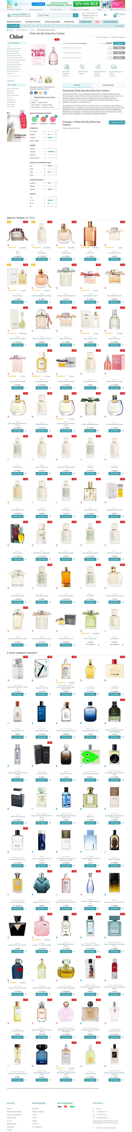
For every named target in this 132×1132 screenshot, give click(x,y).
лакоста (59, 1088)
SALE (97, 22)
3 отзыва (95, 247)
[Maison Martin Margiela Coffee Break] (65, 1054)
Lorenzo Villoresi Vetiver (17, 902)
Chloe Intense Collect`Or (13, 67)
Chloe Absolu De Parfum (14, 48)
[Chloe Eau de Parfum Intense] (65, 362)
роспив (91, 1088)
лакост (48, 1088)
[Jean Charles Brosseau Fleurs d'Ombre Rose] (65, 1011)
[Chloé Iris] (90, 448)
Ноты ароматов (37, 1127)
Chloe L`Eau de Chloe (13, 71)
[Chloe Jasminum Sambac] (65, 533)
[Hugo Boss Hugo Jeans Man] (17, 968)
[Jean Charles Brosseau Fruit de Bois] (90, 1011)
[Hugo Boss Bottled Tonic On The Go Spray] (17, 754)
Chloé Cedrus (10, 90)
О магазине (10, 1127)
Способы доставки (35, 9)
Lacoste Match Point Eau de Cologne (66, 945)
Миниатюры (69, 22)
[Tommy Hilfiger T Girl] (114, 1011)
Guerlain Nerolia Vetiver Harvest (41, 988)
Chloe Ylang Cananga (13, 88)
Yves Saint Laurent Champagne (66, 988)
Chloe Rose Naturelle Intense (90, 424)
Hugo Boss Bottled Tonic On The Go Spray (17, 773)
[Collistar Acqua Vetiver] (41, 711)
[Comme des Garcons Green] (90, 754)
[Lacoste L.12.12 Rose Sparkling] (41, 925)
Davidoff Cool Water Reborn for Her (90, 902)
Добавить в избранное (118, 37)
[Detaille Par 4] (90, 797)
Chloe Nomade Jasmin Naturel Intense (66, 424)
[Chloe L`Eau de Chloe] (90, 619)
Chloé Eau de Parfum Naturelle (66, 296)
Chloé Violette (11, 106)
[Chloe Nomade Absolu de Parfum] (41, 276)
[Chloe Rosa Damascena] (114, 533)
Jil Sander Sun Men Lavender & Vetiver (90, 859)
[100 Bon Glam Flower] (17, 711)
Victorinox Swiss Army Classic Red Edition (114, 988)
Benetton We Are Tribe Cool (42, 902)
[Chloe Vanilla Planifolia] (90, 362)
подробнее (65, 75)
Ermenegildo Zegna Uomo (17, 859)
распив (86, 1088)
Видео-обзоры (11, 1124)
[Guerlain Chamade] (90, 1054)
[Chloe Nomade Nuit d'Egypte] (114, 405)
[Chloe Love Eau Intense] (66, 576)
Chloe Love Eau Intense (66, 596)
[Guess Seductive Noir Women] (17, 925)
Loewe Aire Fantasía (17, 1031)
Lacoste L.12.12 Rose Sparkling (41, 945)
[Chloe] (17, 233)
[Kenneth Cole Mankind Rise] (90, 711)
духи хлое (43, 1088)
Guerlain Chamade (90, 1073)
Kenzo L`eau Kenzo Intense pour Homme (41, 859)
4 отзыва (71, 419)
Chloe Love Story (17, 296)
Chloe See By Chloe (114, 338)
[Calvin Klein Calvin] (41, 754)
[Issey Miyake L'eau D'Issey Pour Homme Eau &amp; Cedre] (65, 840)
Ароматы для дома (52, 22)
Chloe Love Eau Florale (90, 338)
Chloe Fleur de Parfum (13, 62)
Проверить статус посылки (79, 9)
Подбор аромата (110, 22)
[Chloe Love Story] (17, 276)
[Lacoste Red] (114, 668)
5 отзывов (95, 633)
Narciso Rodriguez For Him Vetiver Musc (114, 945)
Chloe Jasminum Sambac (14, 69)
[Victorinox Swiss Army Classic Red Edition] (114, 968)
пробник (64, 1088)
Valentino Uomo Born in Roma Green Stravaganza (114, 730)
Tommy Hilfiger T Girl (114, 1031)
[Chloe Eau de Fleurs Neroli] (114, 490)
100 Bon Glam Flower (17, 731)
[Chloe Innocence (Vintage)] (17, 319)
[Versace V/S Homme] (41, 668)
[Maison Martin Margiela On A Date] (65, 883)
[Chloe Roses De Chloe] (90, 276)
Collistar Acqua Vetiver (41, 731)
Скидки (99, 9)
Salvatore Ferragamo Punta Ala (17, 1073)
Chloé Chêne (10, 93)
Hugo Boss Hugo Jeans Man (17, 988)
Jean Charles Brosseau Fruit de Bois (90, 1030)
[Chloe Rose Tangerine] (65, 319)
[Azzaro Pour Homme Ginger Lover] (114, 883)
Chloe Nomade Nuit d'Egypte (114, 424)
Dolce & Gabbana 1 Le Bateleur (90, 945)
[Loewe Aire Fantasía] (17, 1011)
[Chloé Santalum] (17, 448)
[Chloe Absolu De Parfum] (114, 276)
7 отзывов (22, 247)
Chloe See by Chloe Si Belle (114, 381)
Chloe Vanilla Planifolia (90, 381)
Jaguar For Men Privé (66, 773)
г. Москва (18, 9)
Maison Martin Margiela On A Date (66, 902)
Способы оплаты (56, 9)
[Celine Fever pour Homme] (17, 797)
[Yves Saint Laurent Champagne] (65, 968)
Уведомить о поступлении (119, 48)
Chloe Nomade (66, 253)
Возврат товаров (38, 1111)
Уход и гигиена (11, 1118)
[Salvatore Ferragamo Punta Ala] (17, 1054)
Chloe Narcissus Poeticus (90, 553)
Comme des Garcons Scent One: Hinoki (114, 773)
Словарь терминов (103, 37)
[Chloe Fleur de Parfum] (114, 233)
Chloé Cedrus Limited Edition (41, 553)
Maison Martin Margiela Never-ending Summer (66, 687)
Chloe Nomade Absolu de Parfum (42, 296)
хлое (11, 1088)
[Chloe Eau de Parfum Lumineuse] (41, 619)
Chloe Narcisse (17, 553)
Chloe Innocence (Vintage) (14, 64)
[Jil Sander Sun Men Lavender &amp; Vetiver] (90, 840)
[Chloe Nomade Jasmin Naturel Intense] (65, 405)
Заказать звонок (88, 17)
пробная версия (78, 1088)
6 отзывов (47, 247)
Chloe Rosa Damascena (114, 553)
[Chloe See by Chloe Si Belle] (114, 362)
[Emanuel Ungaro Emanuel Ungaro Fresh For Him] (65, 797)
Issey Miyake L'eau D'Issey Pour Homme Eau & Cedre (66, 859)
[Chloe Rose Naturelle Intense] (90, 405)
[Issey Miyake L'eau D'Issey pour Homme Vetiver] (114, 797)
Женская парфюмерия (14, 1111)
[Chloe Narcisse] (17, 533)
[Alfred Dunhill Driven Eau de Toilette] (41, 1054)
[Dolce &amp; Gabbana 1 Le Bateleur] (90, 925)
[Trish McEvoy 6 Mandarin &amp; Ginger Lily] (17, 668)
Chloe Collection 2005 (13, 53)
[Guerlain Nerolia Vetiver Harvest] (41, 968)
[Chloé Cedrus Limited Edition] (41, 533)
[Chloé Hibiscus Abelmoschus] (65, 448)
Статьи (9, 1121)
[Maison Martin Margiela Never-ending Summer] (65, 668)
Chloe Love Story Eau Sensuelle (41, 338)
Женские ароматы (14, 22)
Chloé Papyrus (11, 100)
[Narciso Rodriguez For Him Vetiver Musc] (114, 925)
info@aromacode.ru (102, 1118)
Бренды (9, 1108)
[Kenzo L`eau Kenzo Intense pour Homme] (41, 840)
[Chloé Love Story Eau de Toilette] (17, 619)
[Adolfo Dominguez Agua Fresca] (65, 711)
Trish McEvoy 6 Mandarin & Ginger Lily (17, 687)
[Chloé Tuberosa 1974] (17, 490)
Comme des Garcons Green (90, 773)
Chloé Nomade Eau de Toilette (114, 596)
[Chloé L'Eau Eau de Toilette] (17, 362)
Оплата (34, 1115)
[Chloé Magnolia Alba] (41, 405)
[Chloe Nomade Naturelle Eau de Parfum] (17, 405)
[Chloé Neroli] (114, 448)
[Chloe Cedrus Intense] (41, 362)
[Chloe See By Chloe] (114, 319)
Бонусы (34, 1118)
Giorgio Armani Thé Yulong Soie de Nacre (41, 816)
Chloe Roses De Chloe (90, 296)
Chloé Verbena (11, 104)
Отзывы (9, 1130)
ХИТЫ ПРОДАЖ (13, 26)
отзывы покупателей (20, 1088)
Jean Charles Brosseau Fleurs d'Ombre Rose (66, 1030)
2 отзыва (120, 333)
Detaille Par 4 (90, 816)
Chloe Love (10, 73)
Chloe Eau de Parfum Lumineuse (16, 60)
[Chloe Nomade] (65, 233)
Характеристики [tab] (108, 85)
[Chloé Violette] (65, 490)
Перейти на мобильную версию (106, 1128)
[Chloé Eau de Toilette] (17, 576)
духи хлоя (37, 1088)
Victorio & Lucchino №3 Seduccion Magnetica (114, 1073)
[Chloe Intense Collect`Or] (65, 619)
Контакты (35, 1124)
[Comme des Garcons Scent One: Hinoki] (114, 754)
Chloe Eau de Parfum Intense (15, 58)
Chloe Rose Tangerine (66, 338)
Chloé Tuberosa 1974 (17, 510)
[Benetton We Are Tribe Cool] (41, 883)
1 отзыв (119, 247)
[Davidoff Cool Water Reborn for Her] (90, 883)
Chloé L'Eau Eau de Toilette (17, 381)
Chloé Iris (9, 97)
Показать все (11, 80)
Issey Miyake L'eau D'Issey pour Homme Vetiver (114, 816)
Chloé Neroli (114, 467)
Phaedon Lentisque (114, 859)
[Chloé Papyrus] (114, 619)
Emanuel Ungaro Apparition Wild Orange (90, 988)
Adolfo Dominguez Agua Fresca (66, 731)
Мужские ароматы (33, 22)
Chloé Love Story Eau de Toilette (17, 638)
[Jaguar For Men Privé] (65, 754)
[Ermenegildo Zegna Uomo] (17, 840)
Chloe (8, 46)
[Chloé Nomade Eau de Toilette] (114, 576)
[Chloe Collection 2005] (90, 490)
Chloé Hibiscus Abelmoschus (66, 467)
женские (96, 1088)
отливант (30, 1088)
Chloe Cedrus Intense (13, 51)
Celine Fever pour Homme (17, 816)
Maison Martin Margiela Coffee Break (66, 1073)
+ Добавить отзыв (117, 122)
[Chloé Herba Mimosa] (41, 448)
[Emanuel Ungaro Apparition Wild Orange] (90, 968)
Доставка (35, 1108)
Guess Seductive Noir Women (17, 945)
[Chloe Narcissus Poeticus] (90, 533)
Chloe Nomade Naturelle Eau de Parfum (17, 424)
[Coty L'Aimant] (90, 668)
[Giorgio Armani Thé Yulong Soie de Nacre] (41, 797)
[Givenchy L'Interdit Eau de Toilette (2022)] (41, 1011)
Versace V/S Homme (42, 688)
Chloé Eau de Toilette (17, 596)
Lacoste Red (114, 688)
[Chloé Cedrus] (41, 233)
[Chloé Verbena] (41, 490)
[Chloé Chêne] (90, 576)
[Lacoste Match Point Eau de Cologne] (65, 925)
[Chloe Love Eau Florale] (90, 319)
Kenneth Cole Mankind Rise (90, 731)
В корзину (119, 43)
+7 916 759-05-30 (101, 1115)
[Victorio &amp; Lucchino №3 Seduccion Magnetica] (114, 1054)
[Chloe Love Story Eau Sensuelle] (41, 319)
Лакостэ (70, 1088)
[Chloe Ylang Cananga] (41, 576)
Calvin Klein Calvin (42, 773)
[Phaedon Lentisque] (114, 840)
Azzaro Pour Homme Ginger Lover (114, 902)
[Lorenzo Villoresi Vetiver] (17, 883)
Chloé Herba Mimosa (12, 95)
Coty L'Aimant (90, 688)
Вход (113, 9)
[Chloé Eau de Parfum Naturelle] (65, 276)
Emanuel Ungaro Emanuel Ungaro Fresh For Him (66, 816)
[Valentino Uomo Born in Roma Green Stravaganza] (114, 711)
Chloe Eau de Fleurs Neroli (14, 55)
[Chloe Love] (90, 234)
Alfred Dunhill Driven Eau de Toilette (42, 1073)
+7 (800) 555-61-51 (92, 13)
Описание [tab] (77, 85)
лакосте (53, 1088)
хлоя (8, 1088)
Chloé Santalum (11, 102)
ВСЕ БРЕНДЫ (119, 26)
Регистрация (120, 9)
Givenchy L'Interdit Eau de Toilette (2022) (42, 1030)
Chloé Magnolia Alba (42, 424)
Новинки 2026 (85, 22)
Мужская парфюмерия (14, 1115)
